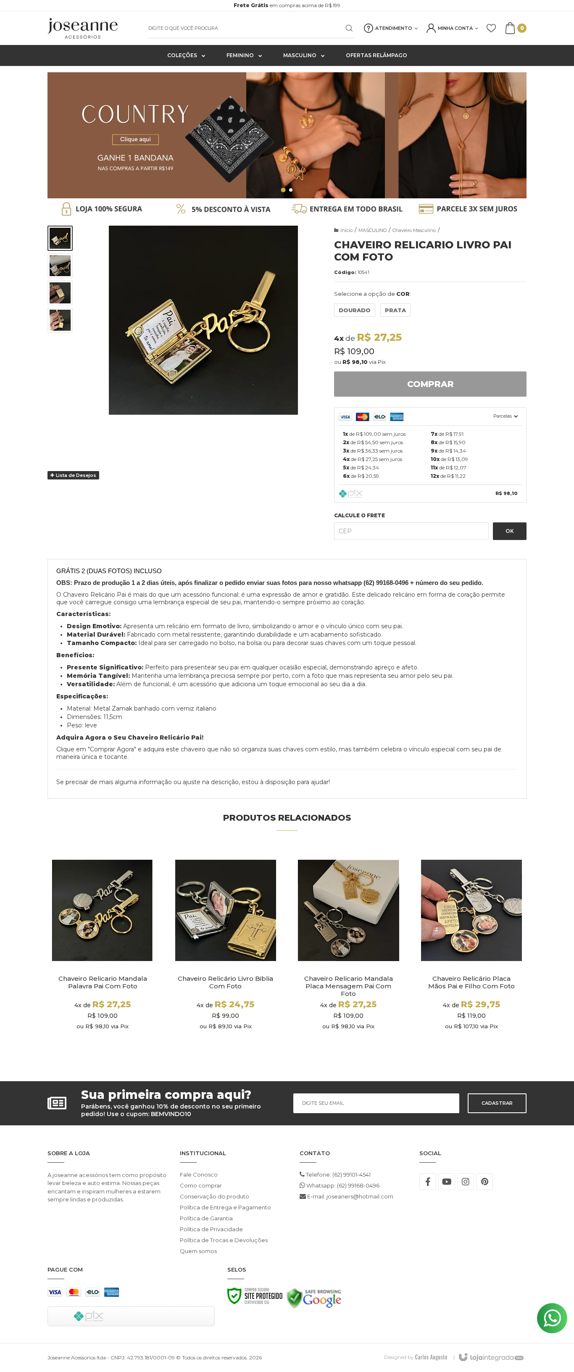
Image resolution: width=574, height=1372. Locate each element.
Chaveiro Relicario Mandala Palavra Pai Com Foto (102, 982)
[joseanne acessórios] (93, 28)
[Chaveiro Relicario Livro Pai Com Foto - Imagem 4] (60, 320)
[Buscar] (344, 28)
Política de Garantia (206, 1218)
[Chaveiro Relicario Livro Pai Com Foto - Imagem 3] (60, 292)
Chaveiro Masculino (414, 230)
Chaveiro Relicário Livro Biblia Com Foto (225, 982)
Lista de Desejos (75, 475)
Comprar (430, 384)
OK (510, 531)
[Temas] (431, 1357)
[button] (283, 189)
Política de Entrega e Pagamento (225, 1207)
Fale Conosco (199, 1174)
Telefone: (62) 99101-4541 (338, 1174)
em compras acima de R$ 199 (287, 5)
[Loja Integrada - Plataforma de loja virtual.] (491, 1358)
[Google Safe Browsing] (314, 1301)
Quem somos (198, 1251)
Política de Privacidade (211, 1229)
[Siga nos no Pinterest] (484, 1181)
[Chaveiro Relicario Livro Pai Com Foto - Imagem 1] (60, 238)
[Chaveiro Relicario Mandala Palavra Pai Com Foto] (103, 954)
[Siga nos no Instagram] (465, 1181)
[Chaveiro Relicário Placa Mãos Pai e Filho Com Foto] (472, 954)
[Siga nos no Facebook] (427, 1181)
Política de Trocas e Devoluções (224, 1240)
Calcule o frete (359, 515)
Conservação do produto (214, 1196)
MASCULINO (372, 230)
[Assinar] (497, 1103)
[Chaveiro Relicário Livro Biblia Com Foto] (226, 954)
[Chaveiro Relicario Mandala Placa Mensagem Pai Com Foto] (348, 954)
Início (346, 230)
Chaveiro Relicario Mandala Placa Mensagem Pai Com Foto (348, 986)
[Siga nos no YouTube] (446, 1181)
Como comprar (201, 1185)
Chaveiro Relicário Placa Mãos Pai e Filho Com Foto (471, 982)
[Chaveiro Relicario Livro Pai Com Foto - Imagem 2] (60, 265)
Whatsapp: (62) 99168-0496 (342, 1185)
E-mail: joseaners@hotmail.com (349, 1196)
